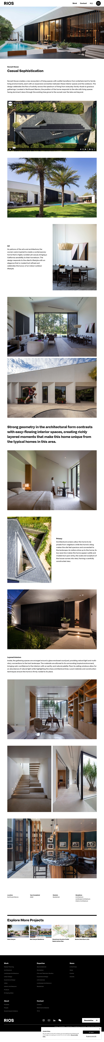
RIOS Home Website (43, 1008)
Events (72, 973)
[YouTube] (49, 1020)
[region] (71, 1033)
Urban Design (8, 977)
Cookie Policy (69, 1026)
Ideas (71, 970)
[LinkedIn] (54, 1020)
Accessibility (62, 1026)
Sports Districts (41, 967)
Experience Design (9, 980)
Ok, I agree (91, 1032)
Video (6, 983)
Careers (39, 1004)
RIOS (12, 3)
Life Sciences (41, 980)
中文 (91, 3)
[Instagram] (43, 1020)
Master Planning (9, 967)
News (72, 963)
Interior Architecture (82, 901)
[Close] (99, 1028)
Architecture (79, 897)
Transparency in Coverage (80, 1026)
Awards (72, 977)
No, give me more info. (91, 1036)
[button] (98, 3)
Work (75, 3)
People (6, 1008)
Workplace (40, 970)
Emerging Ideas (8, 993)
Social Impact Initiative (11, 1011)
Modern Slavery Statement (93, 1026)
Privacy (56, 1026)
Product (6, 990)
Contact (83, 3)
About (6, 1001)
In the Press (73, 967)
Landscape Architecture (83, 899)
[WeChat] (60, 1020)
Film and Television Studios (45, 973)
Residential (40, 986)
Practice (6, 1004)
